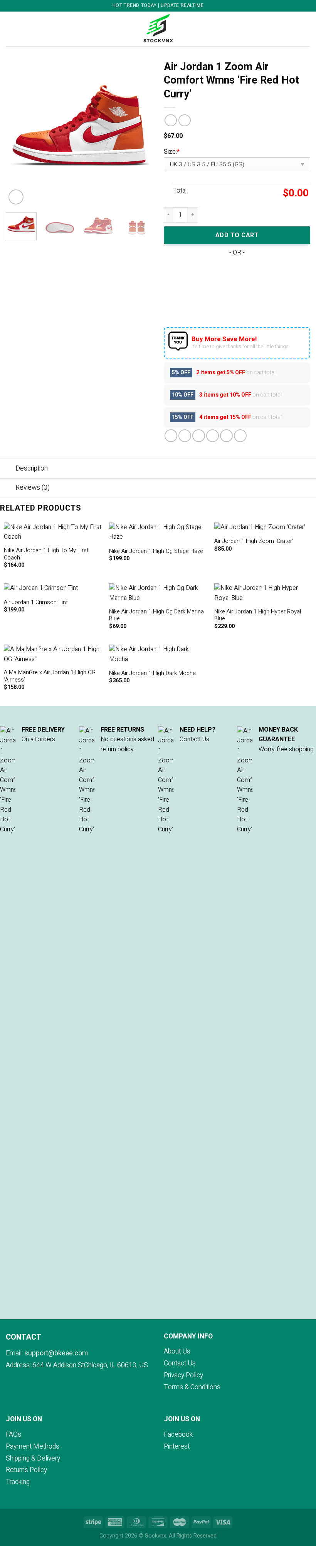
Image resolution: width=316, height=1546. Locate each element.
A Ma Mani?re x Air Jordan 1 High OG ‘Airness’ (50, 676)
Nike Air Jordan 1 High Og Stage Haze (156, 551)
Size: (172, 151)
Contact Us (180, 1363)
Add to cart (237, 235)
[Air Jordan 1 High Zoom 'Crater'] (263, 528)
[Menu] (10, 28)
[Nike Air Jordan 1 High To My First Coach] (53, 532)
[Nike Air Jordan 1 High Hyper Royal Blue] (263, 593)
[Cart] (306, 28)
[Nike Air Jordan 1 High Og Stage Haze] (158, 532)
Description (31, 468)
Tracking (18, 1482)
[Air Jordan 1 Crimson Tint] (53, 588)
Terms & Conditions (192, 1387)
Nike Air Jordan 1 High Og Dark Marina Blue (156, 615)
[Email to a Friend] (212, 435)
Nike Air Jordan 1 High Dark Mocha (152, 673)
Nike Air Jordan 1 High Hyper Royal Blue (257, 615)
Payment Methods (32, 1446)
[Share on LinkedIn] (240, 435)
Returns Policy (26, 1470)
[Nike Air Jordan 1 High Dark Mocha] (158, 654)
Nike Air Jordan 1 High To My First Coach (46, 554)
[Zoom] (16, 196)
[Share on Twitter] (198, 435)
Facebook (178, 1434)
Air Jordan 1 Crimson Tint (36, 602)
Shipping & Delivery (33, 1458)
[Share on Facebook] (184, 435)
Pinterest (177, 1446)
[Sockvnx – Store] (158, 29)
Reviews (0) (32, 487)
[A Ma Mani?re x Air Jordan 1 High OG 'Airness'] (53, 654)
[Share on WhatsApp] (171, 435)
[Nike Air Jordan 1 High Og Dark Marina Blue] (158, 593)
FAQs (13, 1434)
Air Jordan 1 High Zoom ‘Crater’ (253, 541)
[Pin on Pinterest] (226, 435)
